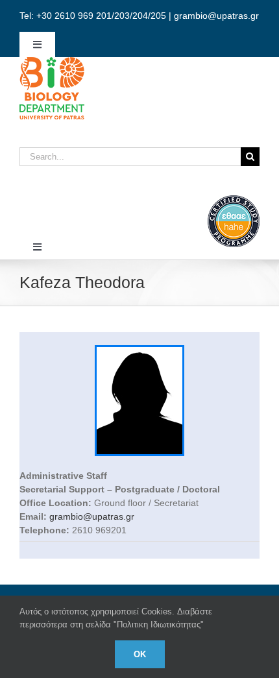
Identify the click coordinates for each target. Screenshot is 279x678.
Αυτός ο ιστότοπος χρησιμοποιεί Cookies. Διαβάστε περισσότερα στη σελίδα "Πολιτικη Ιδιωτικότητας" (115, 618)
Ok (140, 654)
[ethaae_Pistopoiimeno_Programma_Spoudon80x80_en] (234, 200)
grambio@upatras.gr (91, 516)
